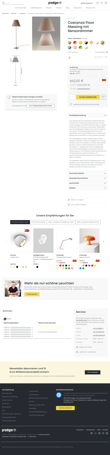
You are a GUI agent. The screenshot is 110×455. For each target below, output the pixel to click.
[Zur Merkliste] (102, 3)
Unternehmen (33, 391)
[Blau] (63, 266)
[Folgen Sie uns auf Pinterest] (103, 433)
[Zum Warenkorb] (106, 3)
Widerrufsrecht (7, 400)
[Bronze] (23, 267)
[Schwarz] (17, 267)
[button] (92, 372)
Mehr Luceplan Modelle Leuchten (61, 222)
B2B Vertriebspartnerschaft (38, 398)
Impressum (80, 430)
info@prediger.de (99, 335)
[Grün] (66, 268)
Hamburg (42, 435)
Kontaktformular (81, 320)
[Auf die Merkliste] (103, 97)
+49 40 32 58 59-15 (98, 332)
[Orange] (69, 266)
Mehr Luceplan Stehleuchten (88, 222)
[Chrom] (11, 267)
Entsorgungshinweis (9, 417)
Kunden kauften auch (20, 222)
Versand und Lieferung (10, 397)
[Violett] (69, 268)
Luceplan (71, 18)
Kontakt (105, 430)
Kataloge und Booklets (37, 405)
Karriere (31, 401)
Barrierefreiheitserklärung (38, 412)
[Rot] (60, 266)
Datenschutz (90, 430)
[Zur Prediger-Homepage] (54, 3)
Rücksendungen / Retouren (11, 414)
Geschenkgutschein (9, 421)
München (33, 437)
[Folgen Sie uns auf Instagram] (96, 433)
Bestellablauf (6, 407)
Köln (24, 437)
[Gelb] (63, 268)
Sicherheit (5, 404)
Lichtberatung (34, 395)
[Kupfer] (72, 268)
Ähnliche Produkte (38, 222)
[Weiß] (20, 267)
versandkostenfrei (83, 89)
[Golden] (14, 267)
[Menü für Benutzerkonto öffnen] (98, 3)
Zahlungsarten (7, 393)
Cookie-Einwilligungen (36, 415)
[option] (69, 42)
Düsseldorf (5, 437)
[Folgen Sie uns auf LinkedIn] (99, 433)
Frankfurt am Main (16, 437)
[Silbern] (57, 266)
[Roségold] (26, 267)
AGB (99, 430)
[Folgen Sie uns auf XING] (107, 433)
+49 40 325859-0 (98, 328)
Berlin (48, 435)
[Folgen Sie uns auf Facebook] (92, 433)
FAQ (3, 410)
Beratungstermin (86, 3)
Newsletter (32, 408)
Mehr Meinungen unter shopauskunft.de (77, 398)
